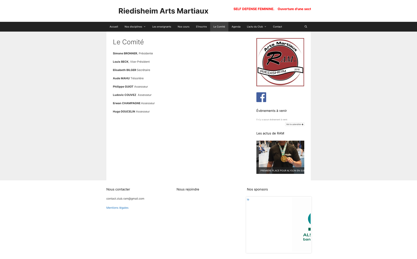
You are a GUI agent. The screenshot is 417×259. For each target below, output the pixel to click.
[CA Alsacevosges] (279, 224)
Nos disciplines (133, 26)
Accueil (114, 26)
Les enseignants (161, 26)
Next (306, 224)
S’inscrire (201, 26)
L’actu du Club (255, 26)
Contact (277, 26)
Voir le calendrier (294, 124)
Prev (251, 224)
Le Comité (219, 26)
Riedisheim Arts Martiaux (163, 10)
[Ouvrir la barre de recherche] (306, 27)
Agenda (236, 26)
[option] (280, 157)
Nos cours (183, 26)
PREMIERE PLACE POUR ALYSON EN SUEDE (282, 170)
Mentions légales (117, 207)
